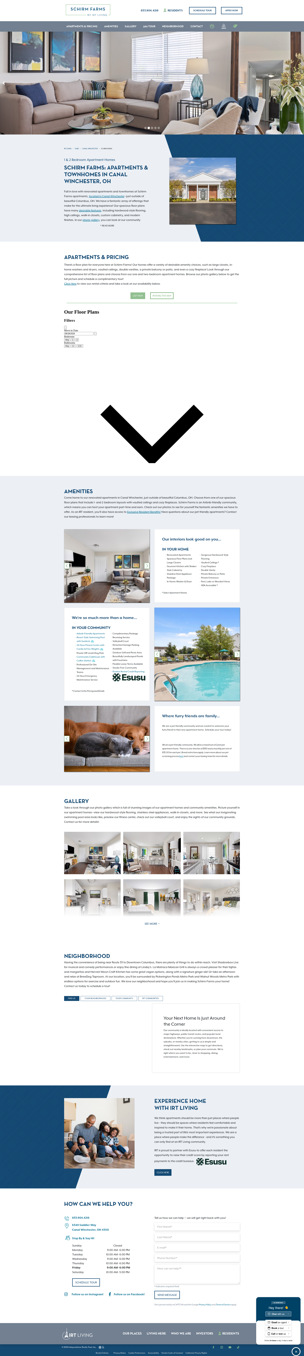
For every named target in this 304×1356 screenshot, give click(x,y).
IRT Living (68, 149)
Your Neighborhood (95, 998)
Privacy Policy (205, 1304)
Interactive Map (162, 295)
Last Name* (164, 1237)
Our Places (132, 1333)
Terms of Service (223, 1304)
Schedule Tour (202, 10)
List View (138, 295)
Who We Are (181, 1333)
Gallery (130, 26)
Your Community (124, 998)
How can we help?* (169, 1268)
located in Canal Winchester (106, 196)
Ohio (77, 149)
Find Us (71, 998)
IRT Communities (150, 998)
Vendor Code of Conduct (172, 1353)
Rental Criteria (102, 1353)
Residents (175, 10)
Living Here (156, 1333)
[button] (4, 83)
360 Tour (149, 26)
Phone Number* (167, 1258)
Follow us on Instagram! (87, 1294)
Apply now (231, 10)
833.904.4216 (149, 10)
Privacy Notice (120, 1353)
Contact (196, 26)
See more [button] (151, 923)
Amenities (111, 26)
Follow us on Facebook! (129, 1294)
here (181, 756)
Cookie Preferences (136, 1353)
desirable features (90, 210)
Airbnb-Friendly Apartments (91, 633)
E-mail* (161, 1247)
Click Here (70, 283)
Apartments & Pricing (81, 26)
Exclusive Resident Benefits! (144, 511)
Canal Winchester (90, 149)
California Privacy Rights (196, 1353)
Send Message (167, 1295)
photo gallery (90, 220)
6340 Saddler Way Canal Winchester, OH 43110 (90, 1227)
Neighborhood (173, 26)
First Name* (164, 1226)
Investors (204, 1333)
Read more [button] (107, 225)
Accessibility (153, 1353)
